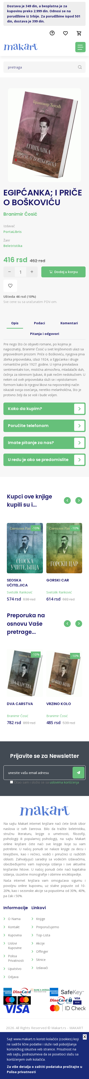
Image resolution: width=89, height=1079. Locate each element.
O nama (14, 919)
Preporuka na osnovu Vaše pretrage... (26, 624)
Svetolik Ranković (19, 592)
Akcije (40, 943)
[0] (79, 33)
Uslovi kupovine (15, 945)
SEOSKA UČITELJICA (17, 583)
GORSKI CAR (57, 580)
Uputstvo (14, 969)
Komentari (69, 323)
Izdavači (42, 968)
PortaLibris (12, 231)
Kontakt (14, 927)
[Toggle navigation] (80, 47)
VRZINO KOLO (58, 703)
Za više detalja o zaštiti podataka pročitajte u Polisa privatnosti (44, 1069)
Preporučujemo (46, 927)
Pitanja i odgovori (44, 334)
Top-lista (43, 935)
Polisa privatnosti (16, 958)
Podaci (39, 323)
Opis (14, 323)
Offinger (42, 951)
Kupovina (15, 935)
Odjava (13, 977)
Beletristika (12, 246)
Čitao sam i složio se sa (46, 782)
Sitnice (41, 959)
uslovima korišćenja (64, 782)
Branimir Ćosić (20, 214)
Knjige (40, 919)
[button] (67, 500)
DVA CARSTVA (20, 703)
